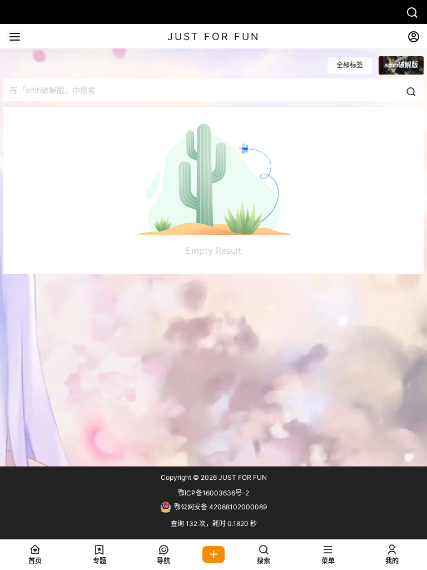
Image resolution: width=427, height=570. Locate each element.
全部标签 (349, 65)
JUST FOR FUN (242, 477)
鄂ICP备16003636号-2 (213, 493)
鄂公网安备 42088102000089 (220, 507)
